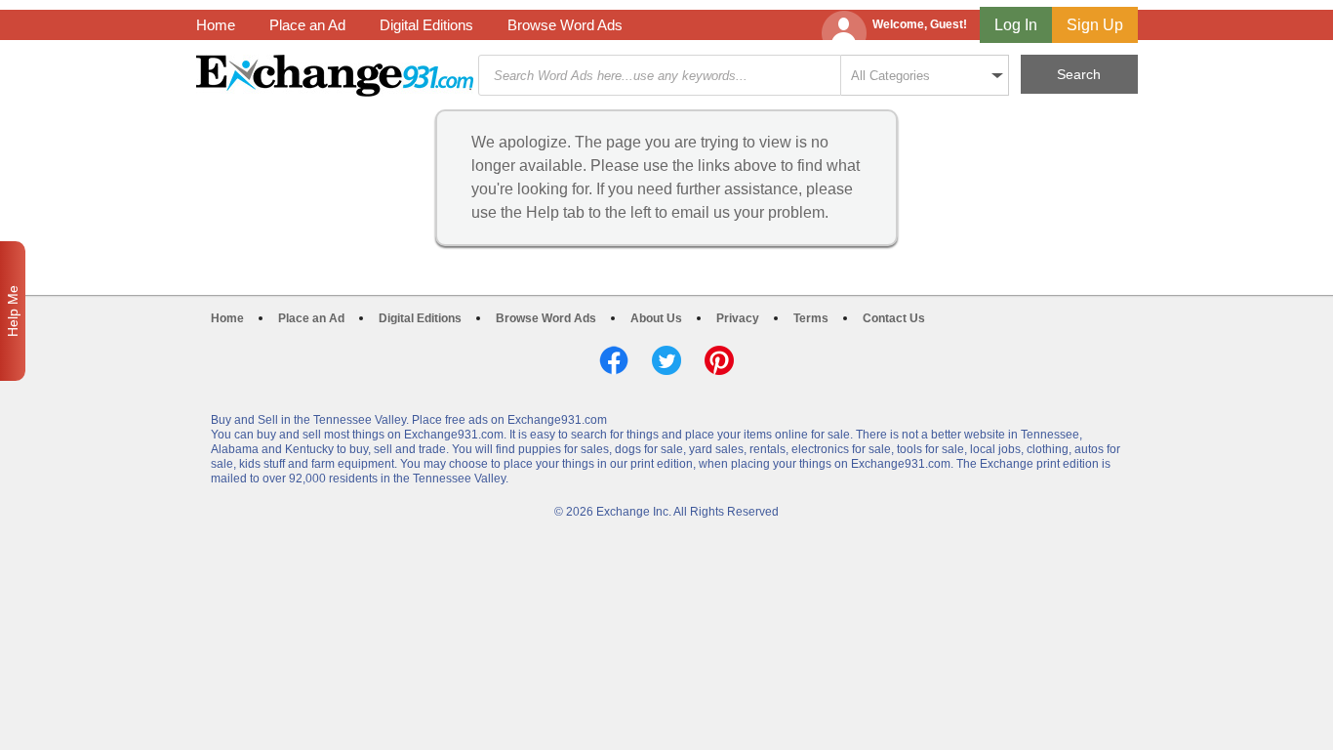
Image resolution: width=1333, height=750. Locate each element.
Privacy (737, 318)
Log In (1015, 25)
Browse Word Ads (565, 25)
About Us (656, 318)
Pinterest (719, 360)
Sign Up (1095, 25)
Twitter (666, 360)
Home (215, 25)
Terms (810, 318)
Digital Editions (426, 25)
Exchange (334, 76)
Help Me (12, 311)
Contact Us (894, 318)
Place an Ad (307, 25)
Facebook (613, 360)
